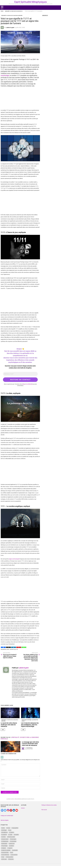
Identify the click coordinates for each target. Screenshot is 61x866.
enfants (4, 836)
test (12, 852)
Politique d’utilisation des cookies (49, 805)
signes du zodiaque (6, 850)
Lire (3, 729)
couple (10, 834)
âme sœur (4, 859)
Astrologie (4, 830)
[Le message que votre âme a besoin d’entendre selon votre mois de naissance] (10, 746)
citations (12, 832)
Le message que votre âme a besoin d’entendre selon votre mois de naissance (30, 743)
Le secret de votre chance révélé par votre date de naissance (9, 724)
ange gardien (15, 827)
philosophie (4, 843)
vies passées (14, 854)
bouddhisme (4, 832)
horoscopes (13, 839)
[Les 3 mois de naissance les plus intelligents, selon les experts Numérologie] (30, 713)
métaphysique (5, 841)
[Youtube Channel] (16, 810)
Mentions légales (4, 820)
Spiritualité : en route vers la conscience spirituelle (9, 720)
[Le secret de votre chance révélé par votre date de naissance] (10, 713)
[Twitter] (5, 810)
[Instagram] (8, 810)
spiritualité (14, 649)
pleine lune (12, 843)
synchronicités (5, 852)
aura (10, 830)
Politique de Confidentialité (7, 815)
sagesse (10, 848)
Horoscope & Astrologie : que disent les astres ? (30, 720)
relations (12, 845)
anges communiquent (14, 559)
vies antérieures (5, 854)
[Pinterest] (18, 647)
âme (3, 857)
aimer (3, 827)
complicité (4, 834)
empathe (16, 834)
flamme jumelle (11, 836)
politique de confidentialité (27, 384)
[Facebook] (3, 647)
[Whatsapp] (23, 647)
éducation (11, 859)
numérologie (5, 75)
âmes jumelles (10, 857)
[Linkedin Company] (13, 810)
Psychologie (4, 845)
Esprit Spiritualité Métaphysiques (30, 2)
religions (4, 848)
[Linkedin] (13, 647)
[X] (8, 647)
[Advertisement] (20, 98)
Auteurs (23, 808)
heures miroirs (5, 839)
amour (8, 827)
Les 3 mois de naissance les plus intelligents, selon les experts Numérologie (30, 724)
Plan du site (44, 809)
